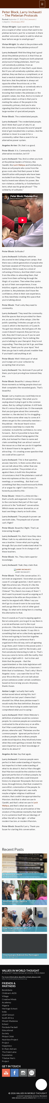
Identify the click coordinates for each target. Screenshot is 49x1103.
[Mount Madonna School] (41, 1084)
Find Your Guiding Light (15, 928)
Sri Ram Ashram (9, 1049)
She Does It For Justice (15, 901)
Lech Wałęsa (19, 165)
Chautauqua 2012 (17, 22)
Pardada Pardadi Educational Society (10, 1030)
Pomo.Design (41, 1098)
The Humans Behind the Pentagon (21, 955)
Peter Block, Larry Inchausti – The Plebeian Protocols (22, 13)
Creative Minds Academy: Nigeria (9, 1002)
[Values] (19, 4)
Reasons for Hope (12, 874)
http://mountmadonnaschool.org (14, 979)
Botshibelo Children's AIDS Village (9, 993)
